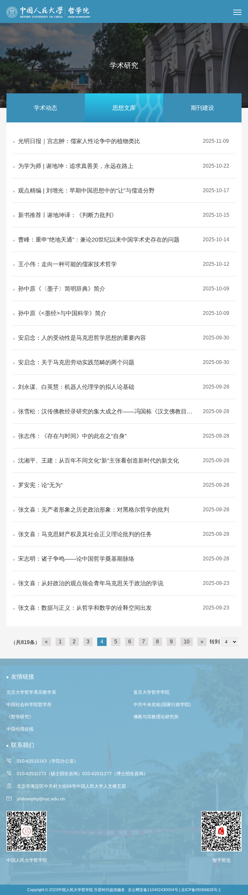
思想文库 (124, 108)
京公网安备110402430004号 (153, 890)
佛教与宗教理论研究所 (156, 716)
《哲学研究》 (20, 716)
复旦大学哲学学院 (151, 692)
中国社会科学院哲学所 (29, 704)
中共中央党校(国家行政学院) (162, 704)
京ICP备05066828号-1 (201, 890)
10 (187, 641)
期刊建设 (202, 108)
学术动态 (45, 108)
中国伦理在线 (20, 729)
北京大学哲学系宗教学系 (31, 692)
